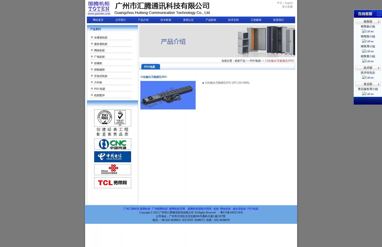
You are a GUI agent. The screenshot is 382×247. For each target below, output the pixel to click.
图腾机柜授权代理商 (200, 208)
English (289, 2)
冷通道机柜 (100, 37)
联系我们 (278, 19)
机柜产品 (240, 60)
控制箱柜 (99, 69)
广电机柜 (99, 56)
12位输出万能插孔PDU (279, 60)
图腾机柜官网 (176, 208)
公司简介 (120, 19)
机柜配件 (99, 95)
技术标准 (165, 19)
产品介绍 (143, 19)
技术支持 (233, 19)
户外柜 (98, 82)
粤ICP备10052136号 (231, 212)
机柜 (216, 208)
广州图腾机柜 (160, 208)
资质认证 (188, 19)
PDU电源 (99, 88)
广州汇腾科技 (131, 208)
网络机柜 (99, 50)
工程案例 (256, 19)
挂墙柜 (98, 63)
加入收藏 (287, 6)
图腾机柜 (145, 208)
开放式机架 (100, 76)
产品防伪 (211, 19)
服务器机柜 (100, 44)
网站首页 (98, 19)
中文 (279, 2)
